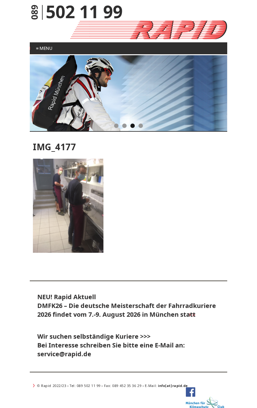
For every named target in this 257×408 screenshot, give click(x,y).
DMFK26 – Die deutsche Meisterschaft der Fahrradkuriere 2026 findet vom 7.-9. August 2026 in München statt (126, 310)
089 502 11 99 (88, 385)
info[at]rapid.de (173, 385)
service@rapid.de (64, 354)
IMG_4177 (54, 147)
